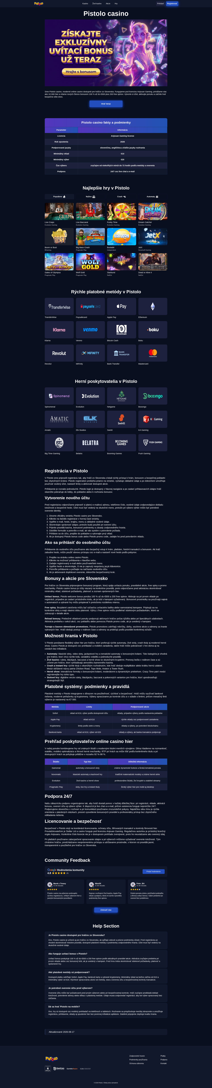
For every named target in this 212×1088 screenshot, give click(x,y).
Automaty (151, 197)
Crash (119, 197)
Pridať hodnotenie (154, 871)
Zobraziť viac (106, 910)
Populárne (57, 197)
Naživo (89, 197)
